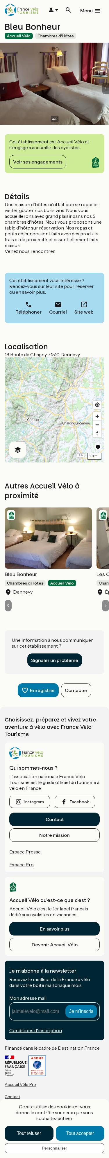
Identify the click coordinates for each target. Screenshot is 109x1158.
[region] (54, 409)
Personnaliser (54, 1148)
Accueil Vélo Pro (20, 1084)
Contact (55, 819)
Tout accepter (80, 1133)
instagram (34, 801)
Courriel (58, 312)
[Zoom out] (97, 424)
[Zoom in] (97, 416)
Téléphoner (28, 312)
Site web (84, 312)
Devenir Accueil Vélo (55, 944)
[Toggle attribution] (97, 446)
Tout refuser (29, 1133)
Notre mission (54, 835)
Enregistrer (42, 690)
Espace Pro (21, 864)
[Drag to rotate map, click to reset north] (97, 433)
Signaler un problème (54, 660)
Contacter (76, 690)
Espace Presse (25, 852)
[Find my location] (97, 405)
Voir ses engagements (37, 162)
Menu (86, 10)
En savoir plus (54, 929)
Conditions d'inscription (35, 1030)
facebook (79, 801)
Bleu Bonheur (21, 574)
